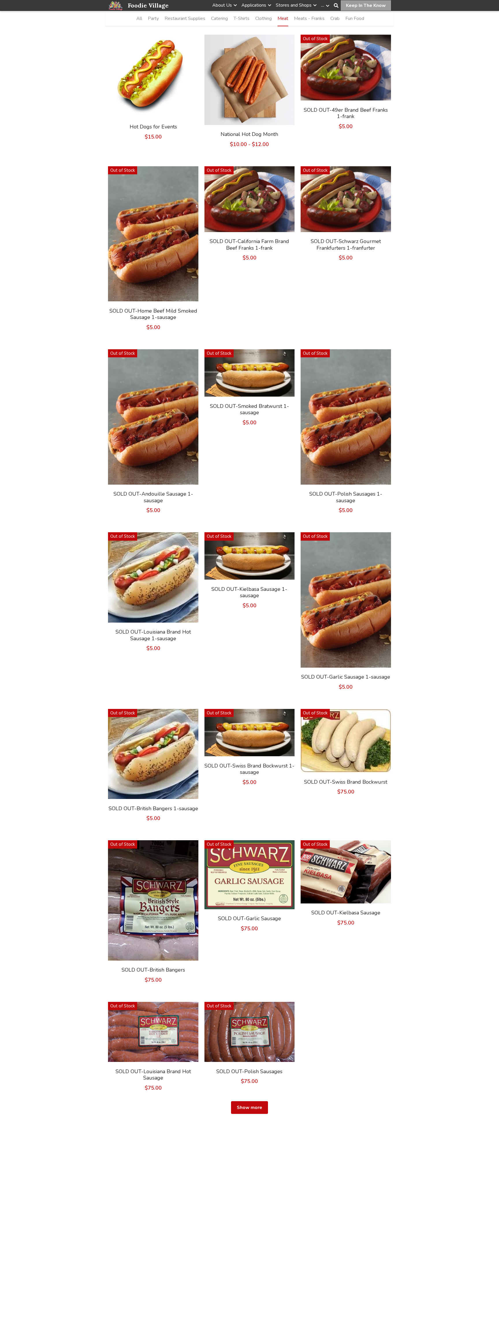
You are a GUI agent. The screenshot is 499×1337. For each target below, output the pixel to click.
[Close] (319, 646)
